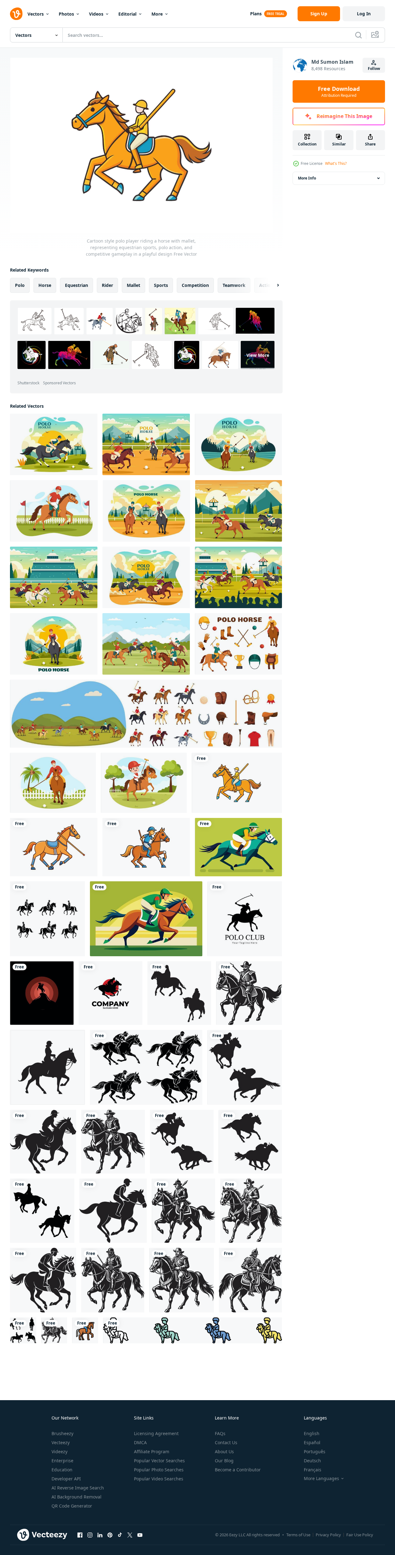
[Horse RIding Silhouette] (179, 993)
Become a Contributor (238, 1470)
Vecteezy (61, 1442)
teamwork (234, 285)
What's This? (336, 163)
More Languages (321, 1478)
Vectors (35, 14)
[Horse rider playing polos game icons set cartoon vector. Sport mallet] (146, 714)
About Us (224, 1451)
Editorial (127, 14)
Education (62, 1470)
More (157, 14)
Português (314, 1451)
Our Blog (224, 1461)
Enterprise (62, 1461)
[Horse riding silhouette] (42, 1211)
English (311, 1433)
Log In (364, 14)
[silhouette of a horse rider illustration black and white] (43, 1142)
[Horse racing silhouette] (244, 1067)
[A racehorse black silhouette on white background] (146, 1067)
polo (20, 285)
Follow (374, 68)
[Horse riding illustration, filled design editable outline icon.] (85, 1330)
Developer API (66, 1479)
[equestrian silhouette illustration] (42, 993)
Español (312, 1442)
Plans (256, 14)
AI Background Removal (76, 1497)
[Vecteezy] (16, 13)
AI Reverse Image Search (78, 1488)
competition (195, 285)
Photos (66, 14)
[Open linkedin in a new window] (99, 1534)
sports (161, 285)
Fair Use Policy (359, 1535)
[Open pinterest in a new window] (109, 1534)
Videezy (59, 1451)
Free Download (339, 91)
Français (312, 1470)
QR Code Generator (72, 1506)
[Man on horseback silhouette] (23, 1330)
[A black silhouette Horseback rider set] (47, 1067)
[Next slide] (273, 285)
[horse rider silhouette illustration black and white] (249, 993)
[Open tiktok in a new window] (119, 1534)
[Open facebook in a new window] (79, 1534)
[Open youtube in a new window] (139, 1534)
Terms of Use (298, 1535)
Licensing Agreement (156, 1433)
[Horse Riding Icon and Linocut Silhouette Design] (47, 918)
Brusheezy (62, 1433)
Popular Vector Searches (159, 1461)
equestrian (76, 285)
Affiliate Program (151, 1451)
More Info (307, 178)
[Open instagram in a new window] (89, 1534)
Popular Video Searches (158, 1479)
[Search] (358, 35)
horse (44, 285)
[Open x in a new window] (129, 1534)
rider (107, 285)
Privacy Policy (328, 1535)
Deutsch (312, 1461)
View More (257, 355)
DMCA (140, 1442)
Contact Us (226, 1442)
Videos (96, 14)
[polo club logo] (244, 918)
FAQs (220, 1433)
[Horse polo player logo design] (110, 993)
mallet (133, 285)
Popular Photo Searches (159, 1470)
